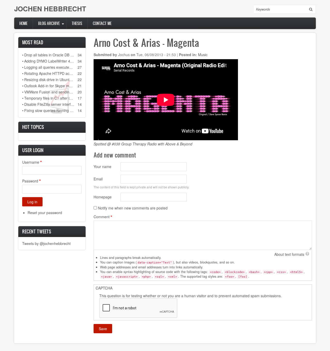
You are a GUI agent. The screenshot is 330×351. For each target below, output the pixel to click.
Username (30, 162)
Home (23, 23)
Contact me (102, 23)
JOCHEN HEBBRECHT (50, 8)
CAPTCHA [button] (104, 288)
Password (30, 180)
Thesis (77, 23)
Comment (102, 216)
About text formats (289, 254)
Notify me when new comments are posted (133, 207)
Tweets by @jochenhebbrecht (46, 243)
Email (98, 178)
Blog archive (49, 23)
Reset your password (45, 212)
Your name (102, 166)
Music (203, 54)
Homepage (103, 196)
